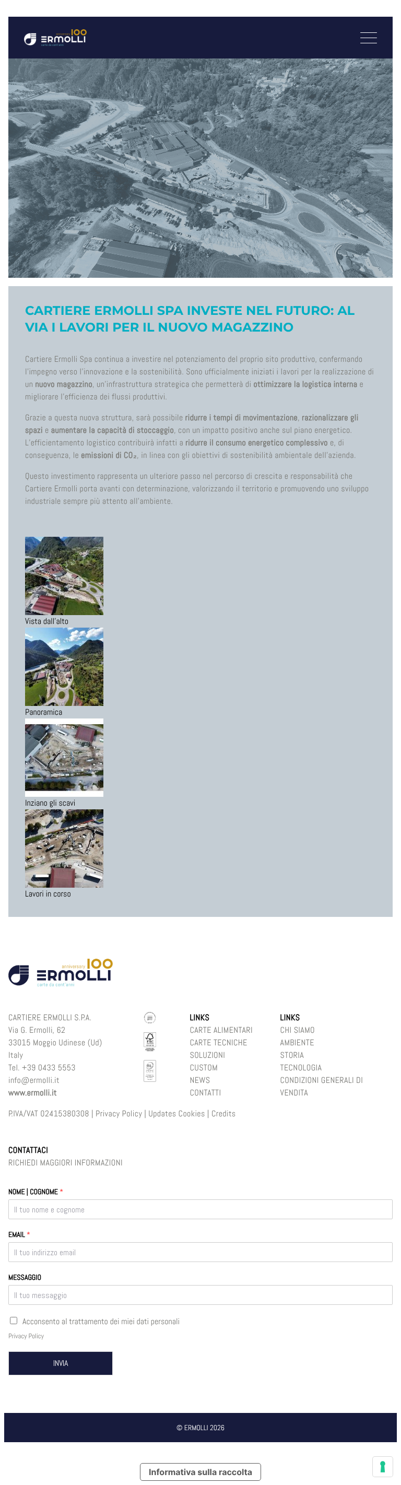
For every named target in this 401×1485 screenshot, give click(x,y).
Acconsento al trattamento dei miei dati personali (101, 1321)
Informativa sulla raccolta (200, 1472)
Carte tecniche (218, 1042)
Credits (223, 1113)
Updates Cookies (176, 1113)
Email (19, 1235)
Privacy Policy (119, 1113)
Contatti (205, 1092)
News (200, 1080)
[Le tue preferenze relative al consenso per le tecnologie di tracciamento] (383, 1467)
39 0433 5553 (51, 1067)
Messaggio (24, 1277)
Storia (292, 1055)
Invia (60, 1363)
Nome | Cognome (35, 1192)
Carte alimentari (221, 1029)
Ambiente (297, 1042)
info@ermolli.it (34, 1080)
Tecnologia (301, 1067)
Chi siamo (297, 1029)
